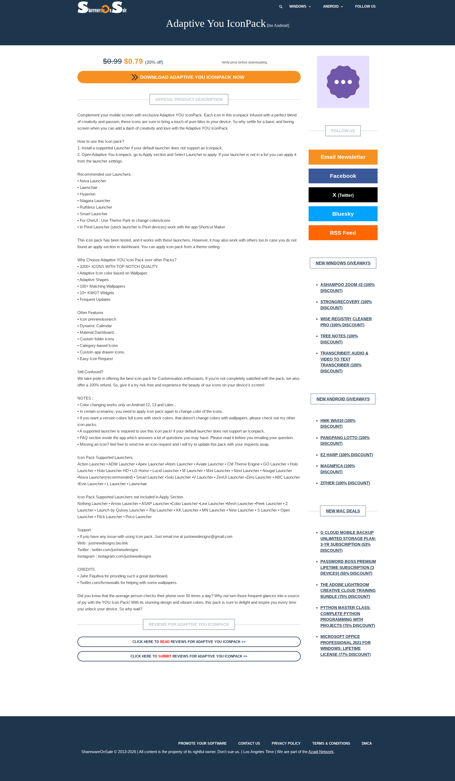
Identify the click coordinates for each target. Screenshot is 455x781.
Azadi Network (321, 751)
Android (331, 6)
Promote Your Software (202, 743)
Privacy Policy (286, 743)
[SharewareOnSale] (103, 6)
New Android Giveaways (343, 399)
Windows (297, 6)
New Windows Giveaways (343, 263)
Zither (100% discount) (345, 483)
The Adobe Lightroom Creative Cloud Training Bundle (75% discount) (348, 590)
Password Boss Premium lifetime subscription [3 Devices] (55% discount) (348, 567)
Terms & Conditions (331, 743)
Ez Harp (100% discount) (346, 455)
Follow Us (365, 6)
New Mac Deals (343, 511)
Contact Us (249, 743)
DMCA (367, 743)
